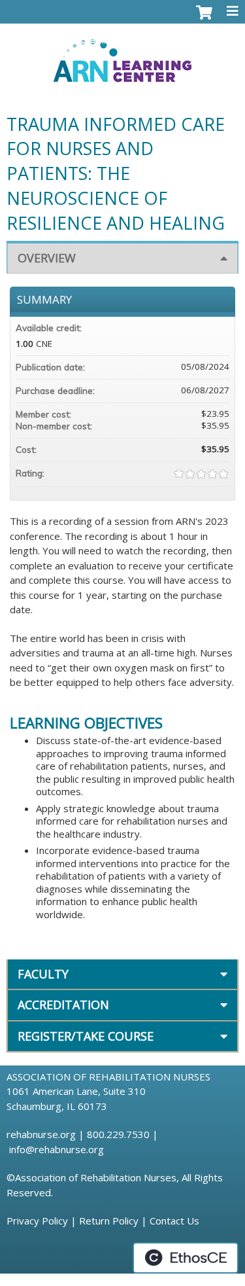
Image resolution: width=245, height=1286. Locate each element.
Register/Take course (86, 1036)
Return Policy (109, 1220)
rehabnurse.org (41, 1134)
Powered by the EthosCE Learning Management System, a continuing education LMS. (185, 1258)
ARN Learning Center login (115, 40)
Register (211, 40)
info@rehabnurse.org (56, 1149)
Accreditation (63, 1004)
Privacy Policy (37, 1220)
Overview (47, 258)
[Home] (122, 56)
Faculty (43, 974)
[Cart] (204, 19)
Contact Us (174, 1220)
